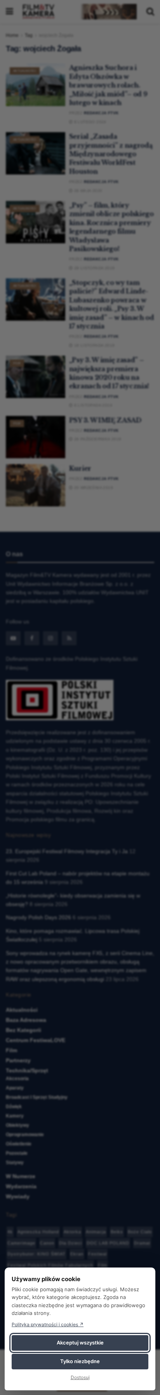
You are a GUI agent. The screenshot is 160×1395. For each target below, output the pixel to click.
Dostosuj (80, 1377)
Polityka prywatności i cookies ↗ (47, 1324)
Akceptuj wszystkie (80, 1342)
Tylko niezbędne (80, 1361)
